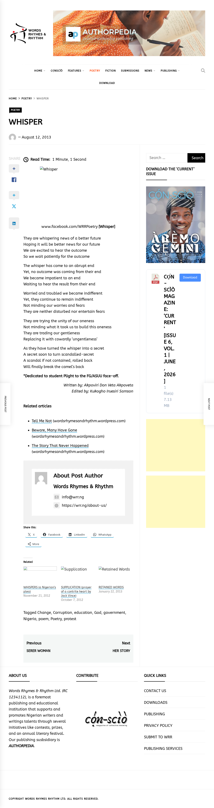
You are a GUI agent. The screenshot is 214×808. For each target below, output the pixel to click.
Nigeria (29, 619)
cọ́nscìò (57, 70)
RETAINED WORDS (111, 587)
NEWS (148, 70)
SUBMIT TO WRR (158, 737)
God (97, 612)
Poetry (56, 619)
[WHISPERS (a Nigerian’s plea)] (40, 575)
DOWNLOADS (155, 702)
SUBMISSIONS (130, 70)
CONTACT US (155, 691)
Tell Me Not (42, 421)
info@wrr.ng (73, 497)
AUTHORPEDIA (21, 746)
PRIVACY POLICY (158, 725)
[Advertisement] (175, 445)
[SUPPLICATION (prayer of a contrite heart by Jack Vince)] (77, 575)
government (114, 612)
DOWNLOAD (107, 83)
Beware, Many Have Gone (54, 430)
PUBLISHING (169, 70)
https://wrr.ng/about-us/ (84, 505)
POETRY (95, 70)
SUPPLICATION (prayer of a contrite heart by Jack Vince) (76, 592)
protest (70, 619)
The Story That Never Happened (60, 445)
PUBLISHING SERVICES (163, 748)
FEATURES (74, 70)
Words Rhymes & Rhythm (83, 486)
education (83, 612)
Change (44, 612)
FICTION (110, 70)
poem (43, 619)
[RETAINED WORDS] (115, 575)
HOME (38, 70)
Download (190, 277)
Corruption (62, 612)
